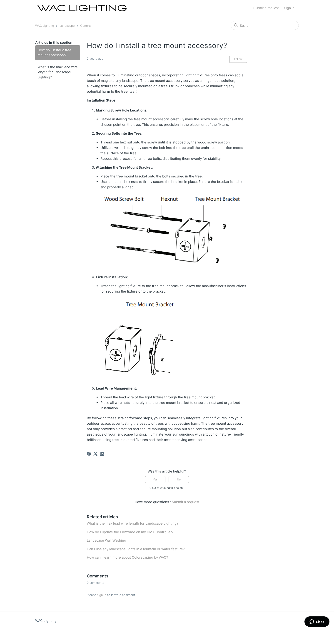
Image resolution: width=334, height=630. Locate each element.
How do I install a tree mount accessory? (54, 52)
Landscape (67, 25)
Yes (155, 479)
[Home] (82, 8)
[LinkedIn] (102, 454)
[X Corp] (95, 454)
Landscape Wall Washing (106, 540)
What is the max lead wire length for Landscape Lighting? (57, 72)
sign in (101, 595)
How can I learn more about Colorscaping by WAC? (127, 557)
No (179, 479)
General (85, 25)
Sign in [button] (289, 8)
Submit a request (266, 8)
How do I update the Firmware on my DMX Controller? (130, 532)
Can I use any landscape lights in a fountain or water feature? (136, 549)
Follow (238, 59)
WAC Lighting (44, 25)
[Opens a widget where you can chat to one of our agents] (316, 622)
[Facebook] (89, 454)
